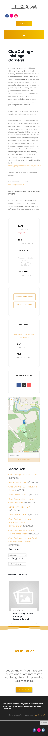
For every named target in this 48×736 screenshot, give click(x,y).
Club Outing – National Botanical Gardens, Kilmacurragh (19, 522)
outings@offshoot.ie (16, 185)
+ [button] (11, 399)
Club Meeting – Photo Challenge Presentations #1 (24, 335)
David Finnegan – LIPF (19, 507)
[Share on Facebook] (19, 385)
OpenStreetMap (28, 451)
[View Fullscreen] (11, 408)
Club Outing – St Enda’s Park (22, 474)
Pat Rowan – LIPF (17, 482)
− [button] (11, 403)
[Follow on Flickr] (11, 16)
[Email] (29, 385)
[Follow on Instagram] (16, 16)
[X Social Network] (24, 385)
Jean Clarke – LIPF (17, 494)
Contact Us (24, 23)
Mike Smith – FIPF (17, 514)
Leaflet (19, 451)
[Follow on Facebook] (7, 16)
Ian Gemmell (40, 715)
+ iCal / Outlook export (24, 304)
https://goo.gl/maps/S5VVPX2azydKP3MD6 (25, 166)
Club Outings (26, 275)
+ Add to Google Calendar (24, 296)
